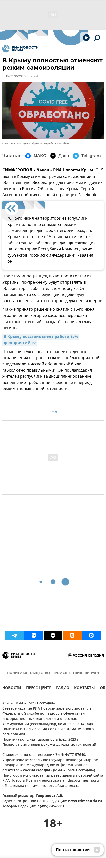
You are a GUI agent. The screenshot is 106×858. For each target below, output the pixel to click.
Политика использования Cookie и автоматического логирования (48, 732)
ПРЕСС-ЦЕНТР (38, 688)
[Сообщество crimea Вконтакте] (33, 635)
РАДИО (62, 688)
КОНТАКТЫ (84, 688)
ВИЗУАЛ (92, 673)
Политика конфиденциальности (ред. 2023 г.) (41, 740)
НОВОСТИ (11, 688)
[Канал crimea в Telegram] (14, 635)
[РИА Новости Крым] (20, 48)
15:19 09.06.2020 (14, 76)
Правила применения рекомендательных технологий (49, 745)
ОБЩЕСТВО (40, 673)
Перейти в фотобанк (56, 143)
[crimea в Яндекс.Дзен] (53, 635)
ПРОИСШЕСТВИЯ (67, 673)
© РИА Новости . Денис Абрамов (22, 143)
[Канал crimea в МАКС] (91, 635)
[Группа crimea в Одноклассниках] (72, 635)
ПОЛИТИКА (17, 673)
